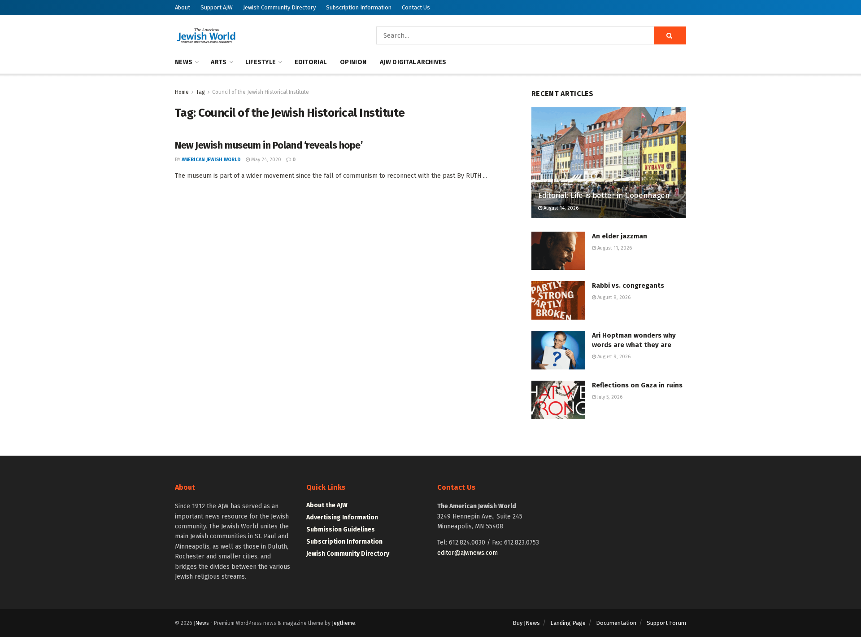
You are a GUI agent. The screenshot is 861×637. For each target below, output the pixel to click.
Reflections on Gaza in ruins (637, 385)
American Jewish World (211, 160)
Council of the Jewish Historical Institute (260, 92)
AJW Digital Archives (413, 62)
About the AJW (327, 505)
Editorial (311, 62)
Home (182, 92)
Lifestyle (260, 62)
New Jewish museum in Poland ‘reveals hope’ (269, 145)
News (183, 62)
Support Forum (666, 622)
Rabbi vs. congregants (628, 285)
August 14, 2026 (560, 208)
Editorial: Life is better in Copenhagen (604, 195)
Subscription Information (358, 7)
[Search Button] (670, 35)
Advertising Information (342, 517)
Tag (200, 92)
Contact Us (416, 7)
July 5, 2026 (609, 397)
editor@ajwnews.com (467, 553)
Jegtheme (343, 623)
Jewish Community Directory (279, 7)
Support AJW (216, 7)
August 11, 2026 (614, 248)
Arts (218, 62)
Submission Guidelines (340, 529)
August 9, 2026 (613, 297)
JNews (201, 623)
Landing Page (568, 622)
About (182, 7)
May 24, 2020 (265, 160)
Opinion (353, 62)
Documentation (616, 622)
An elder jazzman (619, 236)
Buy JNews (526, 622)
